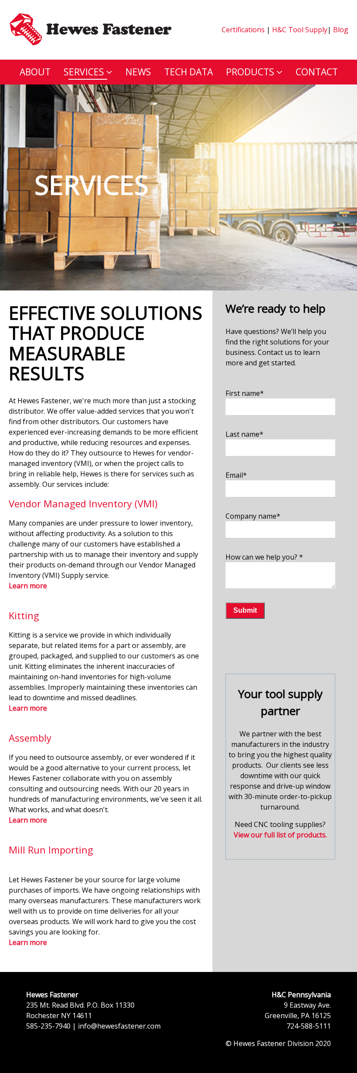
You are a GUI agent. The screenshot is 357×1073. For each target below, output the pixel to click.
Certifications (243, 29)
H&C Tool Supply (299, 29)
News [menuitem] (138, 72)
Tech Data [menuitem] (188, 72)
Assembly (30, 737)
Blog (339, 29)
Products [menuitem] (250, 72)
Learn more (28, 708)
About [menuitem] (35, 72)
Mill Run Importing (51, 849)
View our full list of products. (280, 835)
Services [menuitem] (84, 72)
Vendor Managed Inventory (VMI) (83, 503)
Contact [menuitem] (317, 72)
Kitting (24, 615)
